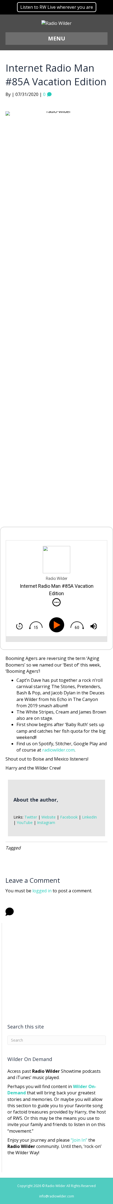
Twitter (30, 817)
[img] (56, 602)
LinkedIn (89, 817)
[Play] (58, 625)
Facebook (69, 817)
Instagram (46, 822)
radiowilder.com (58, 750)
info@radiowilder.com (56, 1196)
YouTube (25, 822)
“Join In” (79, 1140)
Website (48, 817)
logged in (42, 891)
